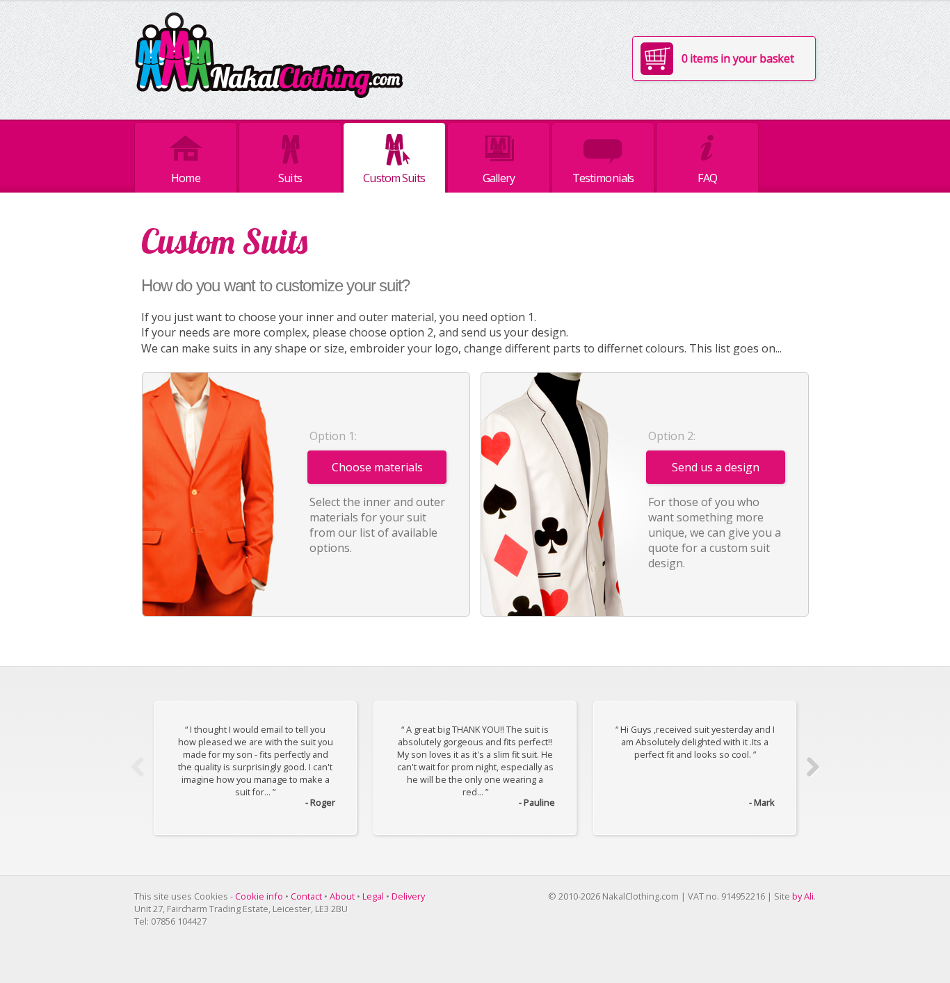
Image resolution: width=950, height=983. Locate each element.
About (342, 896)
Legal (373, 896)
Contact (306, 896)
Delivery (408, 896)
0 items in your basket (738, 58)
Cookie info (259, 896)
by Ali (803, 896)
